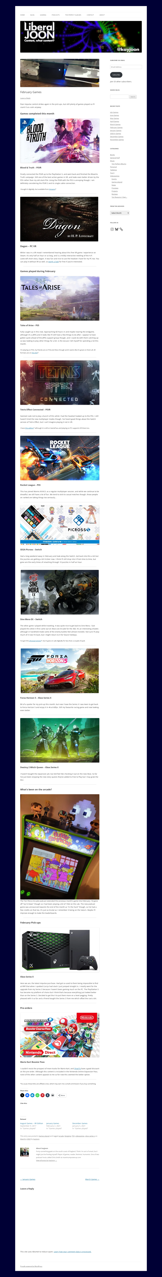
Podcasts (56, 15)
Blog (32, 15)
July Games (114, 112)
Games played (44, 1136)
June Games (114, 115)
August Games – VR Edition (31, 1123)
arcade (61, 1136)
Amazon (52, 189)
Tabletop (113, 170)
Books (112, 155)
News (114, 185)
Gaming (43, 15)
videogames (79, 1136)
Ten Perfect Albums (73, 15)
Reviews (115, 194)
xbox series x (90, 1136)
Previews (115, 188)
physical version (35, 641)
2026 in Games (115, 133)
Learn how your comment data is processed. (72, 1251)
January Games (52, 1123)
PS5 (73, 1136)
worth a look (53, 261)
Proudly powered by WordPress (31, 1266)
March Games (92, 1179)
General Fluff (115, 158)
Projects (115, 191)
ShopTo (77, 1068)
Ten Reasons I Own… (119, 197)
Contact (90, 15)
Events (114, 179)
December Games (79, 1123)
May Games (114, 118)
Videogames (114, 176)
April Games (114, 121)
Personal (113, 167)
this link (35, 353)
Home (22, 15)
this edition (29, 428)
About (102, 15)
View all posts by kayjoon (46, 1160)
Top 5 (112, 173)
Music (112, 161)
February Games (116, 127)
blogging (68, 1136)
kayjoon (36, 1139)
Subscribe (116, 75)
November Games (117, 139)
